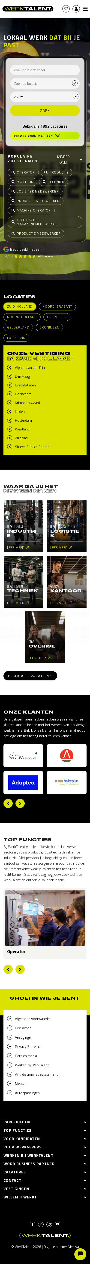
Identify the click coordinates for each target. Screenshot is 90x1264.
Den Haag (22, 376)
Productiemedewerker (38, 200)
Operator (26, 172)
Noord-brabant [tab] (57, 306)
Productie (59, 172)
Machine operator (34, 210)
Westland (22, 429)
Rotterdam (23, 420)
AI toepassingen (27, 1093)
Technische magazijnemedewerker (38, 221)
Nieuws (20, 1083)
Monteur (25, 181)
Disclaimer (23, 1028)
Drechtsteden (25, 385)
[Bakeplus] (67, 782)
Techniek (56, 181)
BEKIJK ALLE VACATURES (30, 676)
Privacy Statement (29, 1046)
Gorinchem (23, 393)
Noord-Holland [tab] (22, 316)
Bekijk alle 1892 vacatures (45, 126)
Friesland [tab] (16, 337)
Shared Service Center (32, 446)
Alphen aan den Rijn (30, 367)
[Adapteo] (23, 782)
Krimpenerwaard (27, 402)
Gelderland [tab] (18, 327)
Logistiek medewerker (38, 191)
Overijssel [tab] (57, 316)
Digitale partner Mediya (61, 1246)
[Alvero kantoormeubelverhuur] (67, 755)
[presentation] (8, 803)
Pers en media (26, 1056)
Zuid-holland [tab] (19, 306)
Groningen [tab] (49, 327)
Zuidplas (21, 437)
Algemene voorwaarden (33, 1018)
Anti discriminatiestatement (36, 1074)
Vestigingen (24, 1037)
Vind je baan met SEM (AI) (37, 135)
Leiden (20, 411)
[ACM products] (23, 755)
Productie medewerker (39, 233)
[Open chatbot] (80, 1254)
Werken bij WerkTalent (32, 1065)
